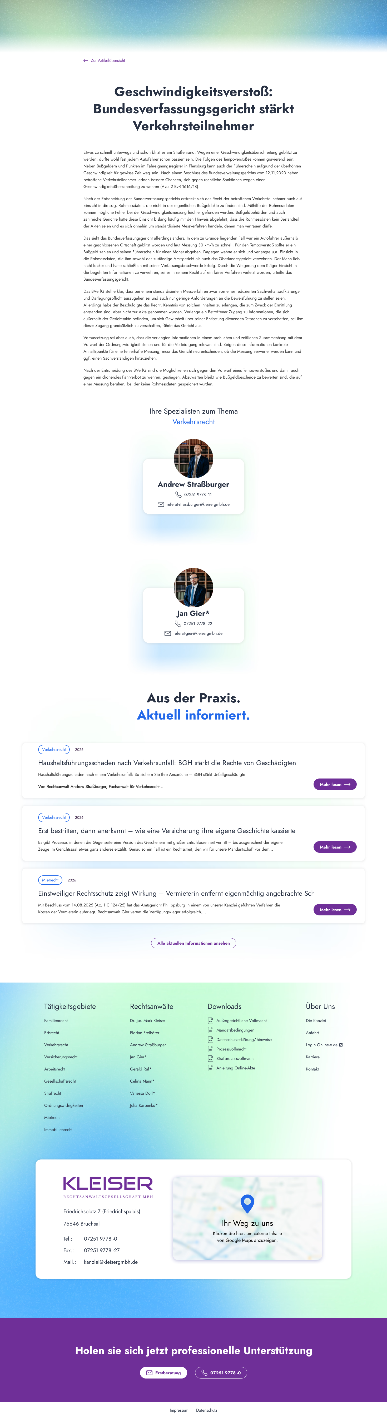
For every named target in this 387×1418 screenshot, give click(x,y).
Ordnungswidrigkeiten (63, 1105)
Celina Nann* (142, 1081)
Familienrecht (56, 1021)
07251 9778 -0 (100, 1239)
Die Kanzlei (316, 1021)
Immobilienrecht (58, 1130)
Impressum (179, 1410)
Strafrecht (52, 1093)
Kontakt (312, 1069)
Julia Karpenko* (144, 1105)
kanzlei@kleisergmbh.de (111, 1262)
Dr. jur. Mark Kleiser (147, 1021)
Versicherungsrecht (60, 1057)
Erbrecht (51, 1033)
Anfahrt (312, 1033)
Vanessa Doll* (142, 1093)
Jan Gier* (193, 613)
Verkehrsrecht (56, 1045)
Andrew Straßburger (193, 484)
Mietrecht (52, 1117)
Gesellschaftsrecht (60, 1081)
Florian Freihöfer (144, 1033)
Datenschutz (206, 1410)
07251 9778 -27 (102, 1250)
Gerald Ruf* (141, 1069)
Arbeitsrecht (54, 1069)
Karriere (313, 1057)
